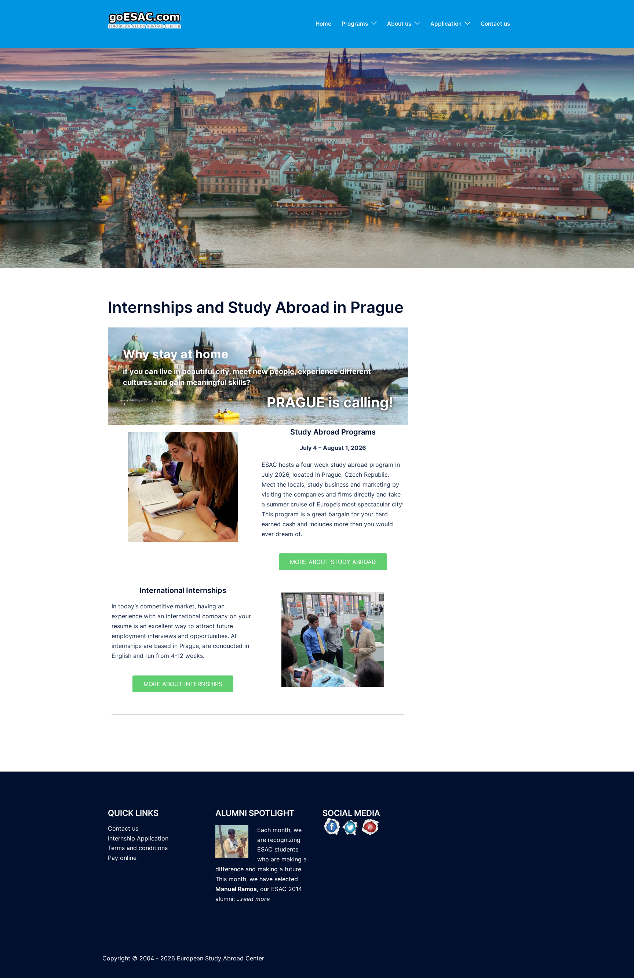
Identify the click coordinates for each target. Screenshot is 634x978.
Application (446, 23)
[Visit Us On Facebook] (332, 826)
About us (399, 23)
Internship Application (138, 838)
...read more (253, 898)
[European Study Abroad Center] (144, 23)
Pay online (122, 857)
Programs (355, 23)
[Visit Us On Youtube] (369, 826)
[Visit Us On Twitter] (350, 826)
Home (323, 23)
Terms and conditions (138, 847)
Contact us (495, 23)
